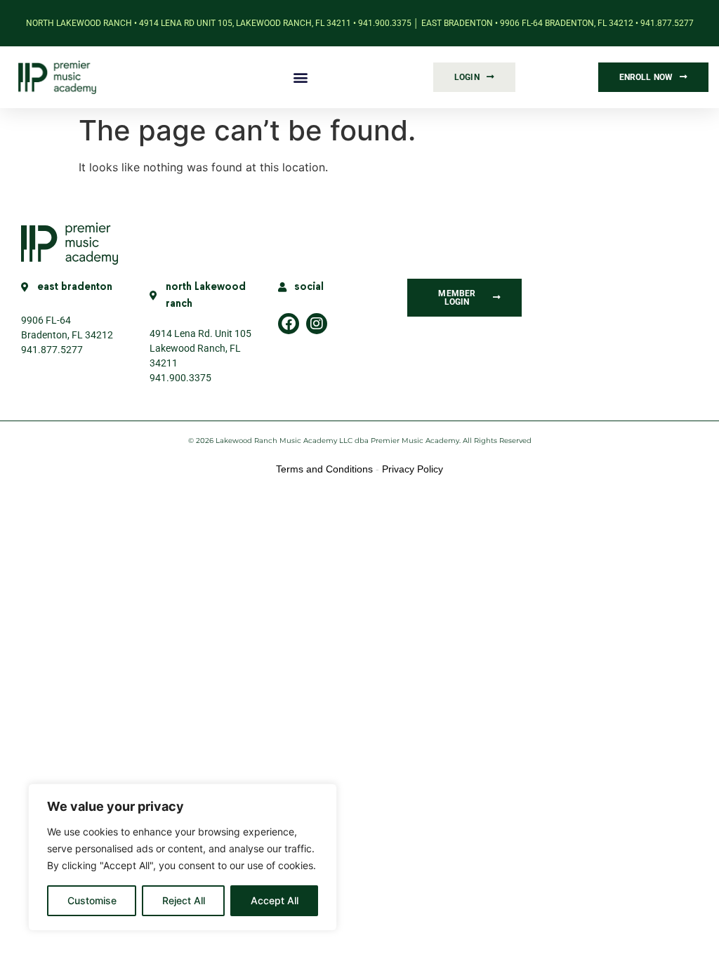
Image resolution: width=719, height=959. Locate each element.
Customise (92, 900)
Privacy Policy (412, 469)
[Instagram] (316, 323)
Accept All (274, 900)
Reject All (183, 900)
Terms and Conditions (324, 469)
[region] (182, 857)
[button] (300, 77)
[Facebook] (288, 323)
